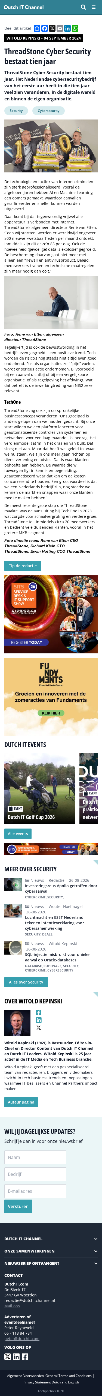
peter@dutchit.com (21, 1338)
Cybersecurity (48, 110)
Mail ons (12, 1305)
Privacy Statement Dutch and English (51, 1382)
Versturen (18, 1206)
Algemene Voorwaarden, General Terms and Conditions (49, 1375)
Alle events (18, 833)
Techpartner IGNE (51, 1391)
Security (16, 110)
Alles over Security (26, 982)
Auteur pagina (21, 1102)
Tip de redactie (23, 565)
